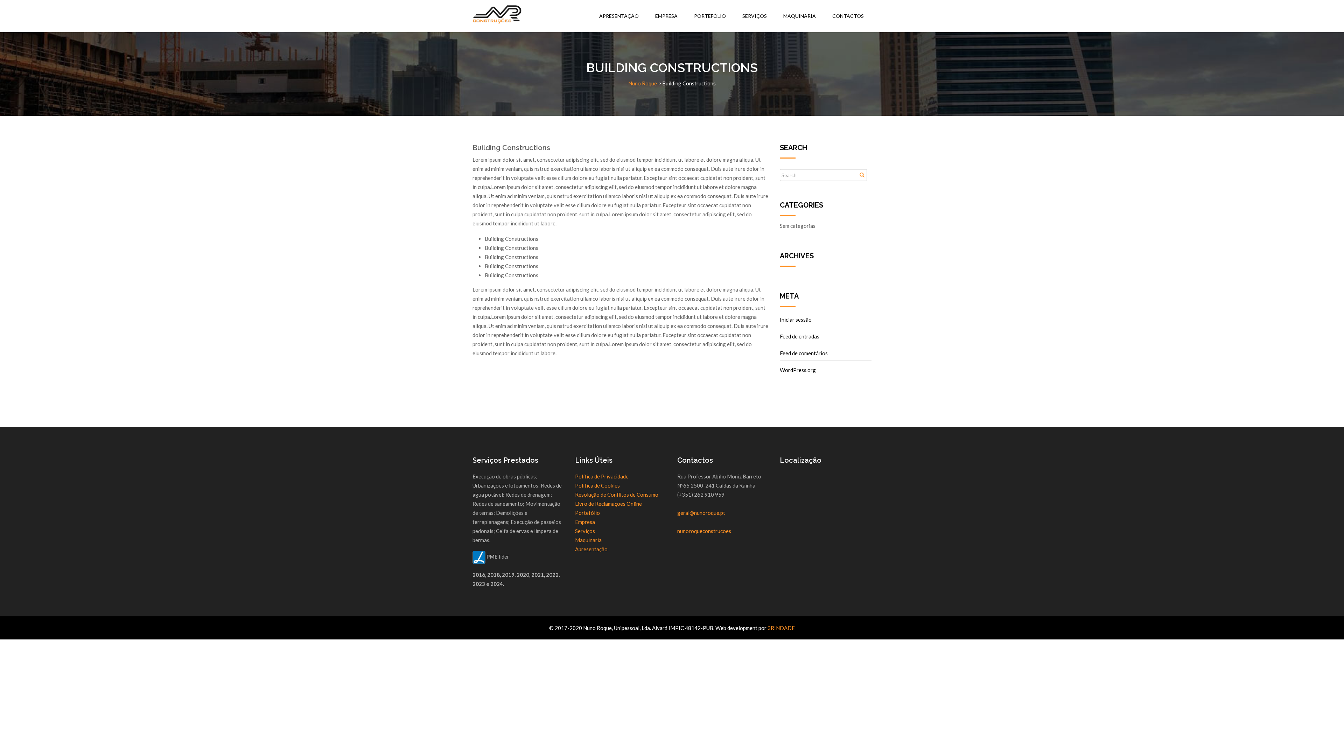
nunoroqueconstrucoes (704, 531)
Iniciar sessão (796, 319)
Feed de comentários (804, 353)
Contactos (848, 16)
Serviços (754, 16)
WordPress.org (798, 370)
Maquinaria (799, 16)
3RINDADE (781, 628)
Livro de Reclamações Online (608, 503)
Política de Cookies (597, 485)
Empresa (666, 16)
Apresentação (619, 16)
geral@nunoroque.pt (701, 513)
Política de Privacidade (602, 476)
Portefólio (710, 16)
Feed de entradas (799, 336)
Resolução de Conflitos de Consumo (616, 494)
